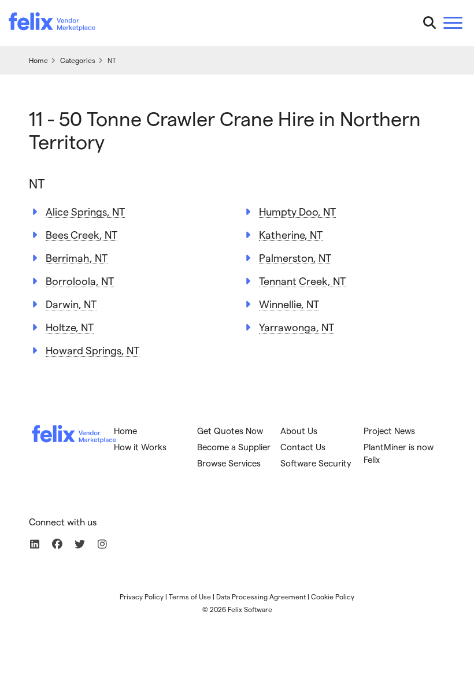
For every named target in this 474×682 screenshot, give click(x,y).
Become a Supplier (234, 447)
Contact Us (302, 447)
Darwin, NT (71, 304)
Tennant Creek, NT (302, 281)
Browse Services (229, 463)
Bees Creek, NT (81, 234)
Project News (389, 430)
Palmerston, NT (295, 257)
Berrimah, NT (77, 257)
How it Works (140, 447)
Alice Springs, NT (85, 211)
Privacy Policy (142, 596)
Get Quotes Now (230, 430)
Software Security (315, 463)
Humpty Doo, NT (297, 211)
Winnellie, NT (289, 304)
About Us (298, 430)
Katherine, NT (291, 234)
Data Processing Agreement (261, 596)
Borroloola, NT (80, 281)
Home (125, 430)
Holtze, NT (70, 327)
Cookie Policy (332, 596)
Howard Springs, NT (92, 350)
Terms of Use (190, 596)
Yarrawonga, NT (296, 327)
